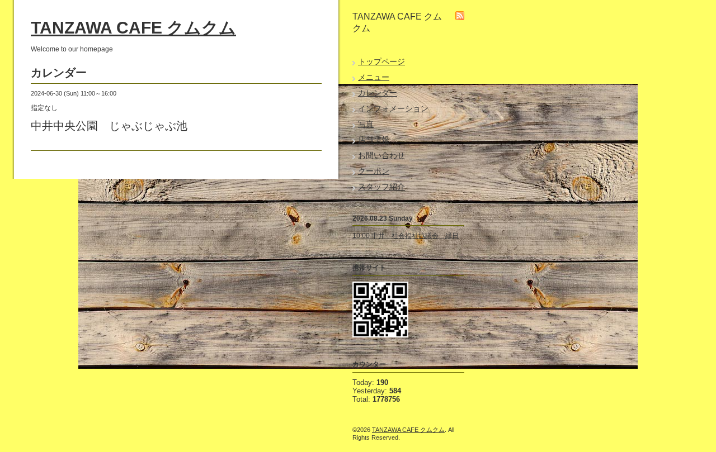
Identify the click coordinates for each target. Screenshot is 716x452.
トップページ (381, 61)
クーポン (373, 170)
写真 (366, 124)
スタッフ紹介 (381, 186)
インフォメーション (393, 108)
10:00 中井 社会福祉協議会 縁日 (405, 236)
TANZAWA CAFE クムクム (133, 27)
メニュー (373, 77)
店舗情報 (373, 139)
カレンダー (377, 92)
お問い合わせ (381, 155)
